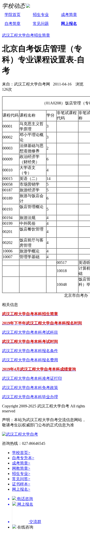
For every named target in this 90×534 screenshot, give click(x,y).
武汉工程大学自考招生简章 (26, 35)
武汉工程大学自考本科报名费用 (30, 360)
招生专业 (41, 14)
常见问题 (41, 23)
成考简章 (69, 14)
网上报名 (69, 23)
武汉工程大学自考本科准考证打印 (32, 378)
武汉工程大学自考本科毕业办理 (30, 397)
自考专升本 (23, 458)
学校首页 (21, 453)
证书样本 (21, 484)
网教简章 (21, 468)
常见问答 (21, 479)
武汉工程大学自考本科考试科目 (30, 332)
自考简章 (12, 23)
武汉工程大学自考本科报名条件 (30, 351)
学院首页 (12, 14)
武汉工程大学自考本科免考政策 (30, 387)
